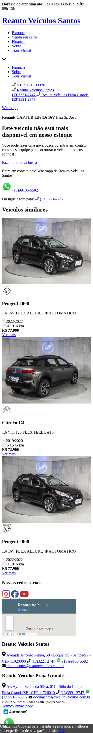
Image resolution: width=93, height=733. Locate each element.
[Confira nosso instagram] (6, 597)
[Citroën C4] (46, 371)
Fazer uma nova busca (19, 162)
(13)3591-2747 (72, 693)
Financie (18, 41)
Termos (8, 706)
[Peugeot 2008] (46, 251)
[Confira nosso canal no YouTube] (24, 597)
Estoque (18, 33)
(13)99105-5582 (24, 190)
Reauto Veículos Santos (41, 20)
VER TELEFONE (31, 85)
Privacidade (24, 706)
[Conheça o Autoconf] (15, 714)
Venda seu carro (24, 37)
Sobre (16, 46)
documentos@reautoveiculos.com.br (35, 666)
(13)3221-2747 (51, 199)
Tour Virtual (21, 50)
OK (61, 731)
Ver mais (9, 335)
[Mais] (4, 59)
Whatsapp (10, 108)
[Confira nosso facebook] (15, 597)
